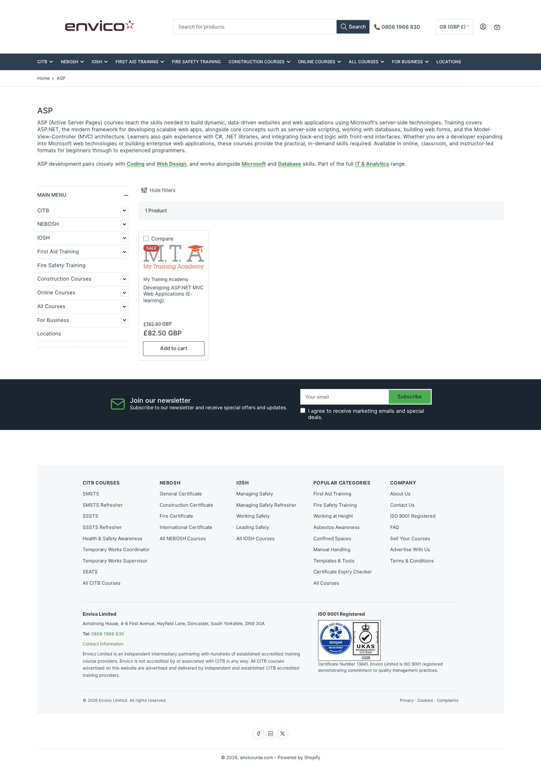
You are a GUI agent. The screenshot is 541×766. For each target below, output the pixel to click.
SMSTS (91, 494)
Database (289, 164)
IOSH (97, 61)
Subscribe (409, 396)
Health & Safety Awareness (112, 538)
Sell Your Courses (410, 538)
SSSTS (90, 516)
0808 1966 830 (107, 633)
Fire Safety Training (196, 61)
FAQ (394, 527)
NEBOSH (69, 61)
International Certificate (186, 527)
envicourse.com (256, 757)
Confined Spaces (332, 538)
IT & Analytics (372, 164)
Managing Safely (254, 494)
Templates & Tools (333, 561)
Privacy (407, 700)
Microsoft (254, 164)
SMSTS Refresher (103, 505)
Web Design (171, 164)
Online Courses (316, 61)
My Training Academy (165, 279)
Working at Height (333, 516)
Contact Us (402, 505)
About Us (400, 494)
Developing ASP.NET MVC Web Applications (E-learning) (173, 294)
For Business (407, 61)
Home (43, 78)
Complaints (447, 700)
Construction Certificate (186, 505)
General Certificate (181, 494)
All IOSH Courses (255, 538)
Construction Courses (257, 61)
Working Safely (253, 516)
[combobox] (271, 26)
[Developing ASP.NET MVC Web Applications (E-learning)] (173, 257)
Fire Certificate (176, 516)
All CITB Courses (102, 583)
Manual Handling (331, 549)
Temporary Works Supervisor (115, 561)
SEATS (90, 572)
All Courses (364, 61)
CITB (42, 61)
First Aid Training (137, 61)
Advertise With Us (410, 549)
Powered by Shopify (299, 757)
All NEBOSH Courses (183, 538)
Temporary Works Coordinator (116, 549)
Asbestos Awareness (336, 527)
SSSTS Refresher (102, 527)
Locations (448, 61)
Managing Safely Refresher (266, 505)
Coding (135, 164)
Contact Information (103, 643)
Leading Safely (252, 527)
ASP (61, 78)
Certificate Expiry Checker (342, 572)
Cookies (425, 700)
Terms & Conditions (412, 561)
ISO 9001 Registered (412, 516)
